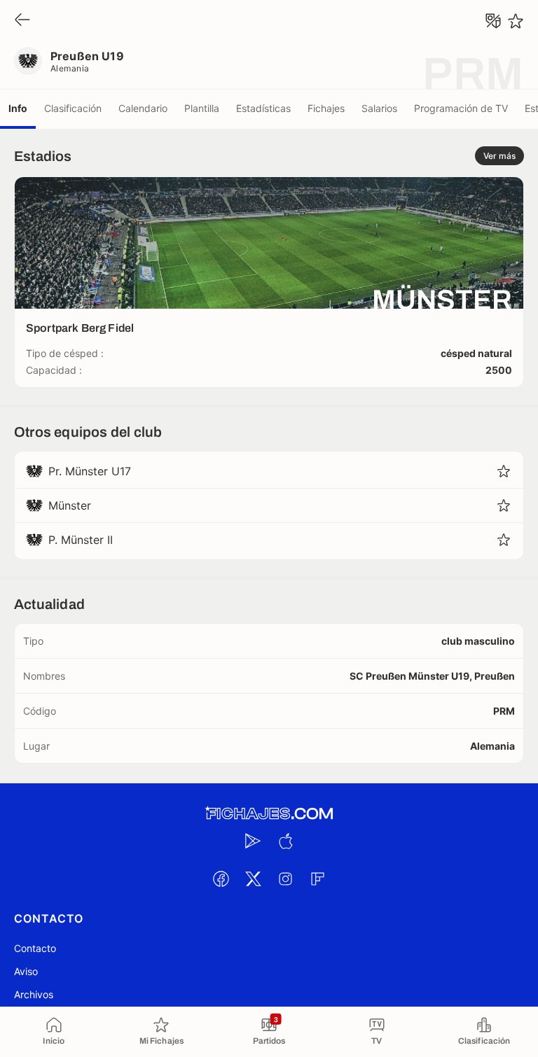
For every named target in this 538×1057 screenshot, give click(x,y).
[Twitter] (252, 878)
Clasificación (73, 108)
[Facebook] (220, 878)
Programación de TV (461, 108)
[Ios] (285, 840)
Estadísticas (263, 108)
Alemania (70, 68)
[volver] (22, 20)
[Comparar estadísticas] (493, 21)
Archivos (33, 994)
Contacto (35, 948)
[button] (503, 471)
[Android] (252, 840)
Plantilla (201, 108)
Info (17, 108)
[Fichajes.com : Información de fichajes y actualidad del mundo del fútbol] (269, 814)
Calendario (142, 108)
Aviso (26, 971)
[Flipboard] (317, 878)
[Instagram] (285, 878)
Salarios (379, 108)
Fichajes (326, 108)
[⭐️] (515, 21)
